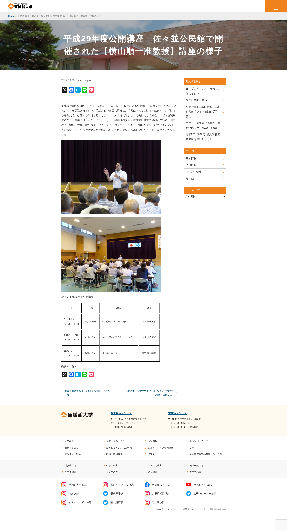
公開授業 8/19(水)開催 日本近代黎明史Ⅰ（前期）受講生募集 (203, 111)
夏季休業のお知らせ (198, 100)
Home (11, 16)
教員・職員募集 (114, 454)
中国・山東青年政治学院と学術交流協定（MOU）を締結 (203, 125)
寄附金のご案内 (73, 454)
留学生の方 (195, 472)
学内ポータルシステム (167, 509)
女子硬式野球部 (161, 493)
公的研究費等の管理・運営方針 (206, 454)
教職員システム (190, 509)
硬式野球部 (116, 493)
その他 (190, 178)
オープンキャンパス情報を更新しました (203, 91)
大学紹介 (69, 441)
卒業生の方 (112, 472)
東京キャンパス (177, 413)
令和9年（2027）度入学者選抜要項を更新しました (203, 137)
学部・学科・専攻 (115, 441)
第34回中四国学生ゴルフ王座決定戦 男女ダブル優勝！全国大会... (149, 393)
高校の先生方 (155, 465)
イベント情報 (194, 171)
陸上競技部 (116, 502)
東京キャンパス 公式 (122, 484)
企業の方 (152, 472)
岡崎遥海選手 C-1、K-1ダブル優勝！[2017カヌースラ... (89, 393)
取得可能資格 (72, 447)
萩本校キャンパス (121, 413)
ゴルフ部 (74, 493)
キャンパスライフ (199, 441)
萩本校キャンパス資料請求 (120, 447)
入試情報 (191, 165)
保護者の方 (112, 465)
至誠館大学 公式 (78, 484)
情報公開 (152, 454)
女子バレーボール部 (205, 493)
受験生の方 (70, 465)
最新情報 (191, 158)
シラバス (194, 447)
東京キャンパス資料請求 (161, 447)
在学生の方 (70, 472)
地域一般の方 (196, 465)
